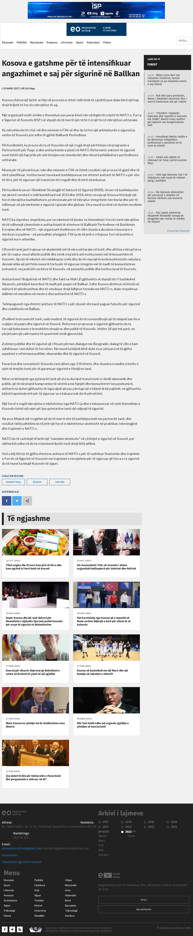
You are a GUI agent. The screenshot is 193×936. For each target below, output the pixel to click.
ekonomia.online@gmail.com (22, 848)
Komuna (52, 42)
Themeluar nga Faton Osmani (22, 862)
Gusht (131, 836)
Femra (7, 915)
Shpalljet (39, 915)
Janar (101, 831)
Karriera (69, 915)
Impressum (9, 855)
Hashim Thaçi (13, 482)
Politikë (22, 42)
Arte (67, 890)
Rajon (7, 905)
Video (107, 42)
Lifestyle (67, 42)
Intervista (40, 910)
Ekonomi (7, 42)
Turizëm (39, 900)
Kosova (37, 482)
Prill (100, 845)
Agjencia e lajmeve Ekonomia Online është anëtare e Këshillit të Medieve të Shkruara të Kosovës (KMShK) (78, 929)
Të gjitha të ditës (178, 231)
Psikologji (9, 910)
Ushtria (59, 482)
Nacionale (36, 42)
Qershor (103, 854)
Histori (38, 905)
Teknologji (71, 910)
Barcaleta (70, 905)
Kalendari (93, 42)
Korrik (131, 831)
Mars (101, 840)
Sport (79, 42)
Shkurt (102, 836)
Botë (68, 900)
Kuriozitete (10, 900)
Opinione (39, 885)
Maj (100, 850)
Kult (36, 890)
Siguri (37, 895)
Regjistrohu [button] (143, 909)
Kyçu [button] (144, 899)
